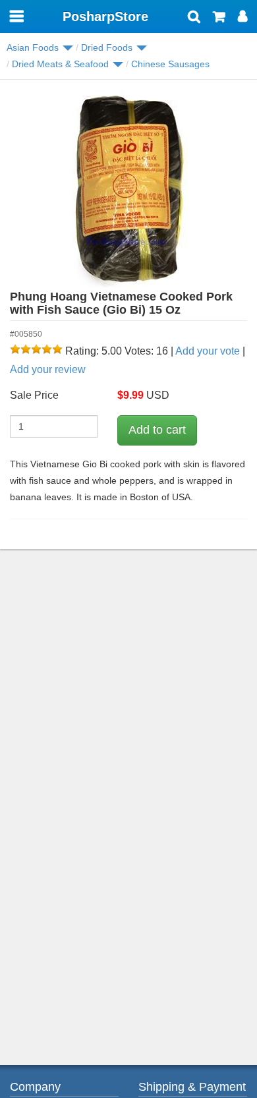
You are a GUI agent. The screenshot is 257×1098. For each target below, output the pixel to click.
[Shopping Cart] (219, 18)
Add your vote (207, 351)
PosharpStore (105, 16)
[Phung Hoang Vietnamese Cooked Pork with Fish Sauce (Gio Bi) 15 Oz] (128, 188)
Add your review (48, 369)
